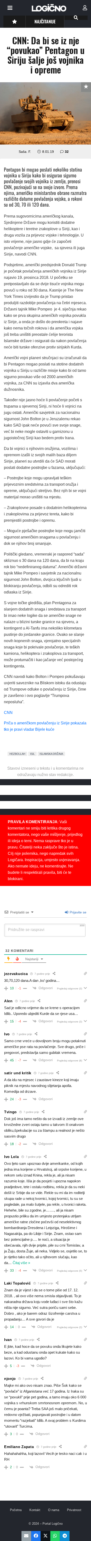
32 (67, 152)
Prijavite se (77, 912)
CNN (8, 713)
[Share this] (36, 1536)
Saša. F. (25, 152)
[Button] (14, 21)
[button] (10, 7)
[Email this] (26, 1536)
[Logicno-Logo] (49, 7)
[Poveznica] (85, 7)
